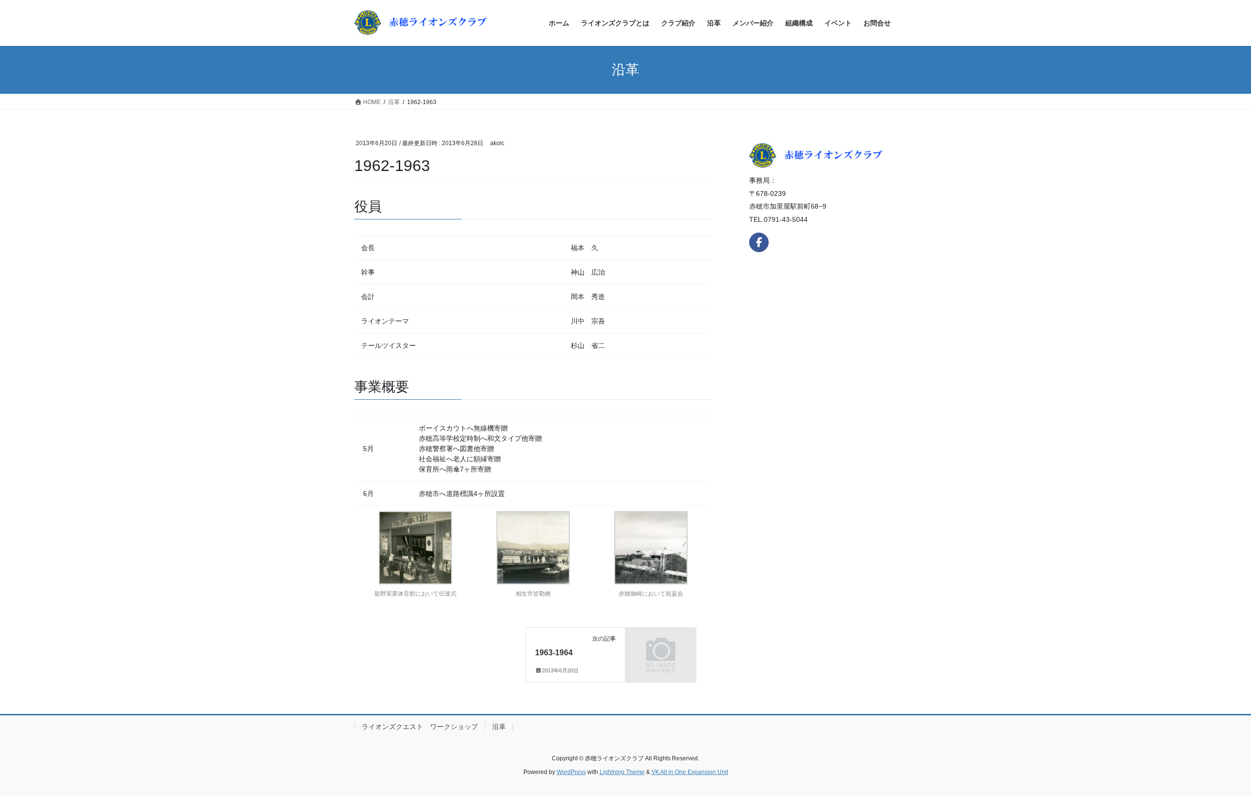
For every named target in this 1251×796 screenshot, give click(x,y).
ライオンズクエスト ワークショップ (420, 727)
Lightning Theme (622, 772)
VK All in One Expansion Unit (689, 772)
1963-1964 (554, 652)
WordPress (571, 772)
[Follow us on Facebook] (759, 242)
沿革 (499, 727)
